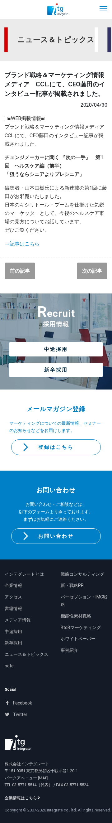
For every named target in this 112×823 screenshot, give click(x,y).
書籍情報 (13, 608)
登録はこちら (56, 447)
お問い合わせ (56, 536)
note (9, 665)
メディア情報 (18, 619)
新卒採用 (56, 370)
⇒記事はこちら (22, 244)
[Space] (17, 743)
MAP (43, 778)
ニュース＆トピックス (26, 654)
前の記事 (20, 271)
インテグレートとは (24, 574)
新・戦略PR (72, 585)
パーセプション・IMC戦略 (84, 600)
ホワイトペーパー (78, 638)
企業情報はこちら (21, 798)
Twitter (19, 714)
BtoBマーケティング (81, 627)
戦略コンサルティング (82, 574)
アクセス (13, 596)
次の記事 (92, 271)
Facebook (22, 702)
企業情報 (13, 585)
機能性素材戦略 (76, 615)
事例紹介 (69, 650)
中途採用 (56, 349)
